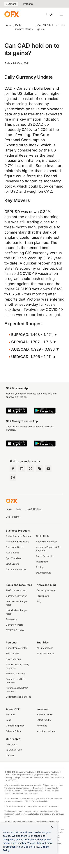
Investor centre (44, 714)
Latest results (44, 720)
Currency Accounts (16, 569)
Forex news (43, 595)
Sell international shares (18, 696)
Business (11, 3)
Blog (39, 601)
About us (10, 714)
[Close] (52, 827)
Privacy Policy (13, 731)
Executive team (14, 750)
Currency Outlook (46, 590)
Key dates (42, 725)
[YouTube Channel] (48, 468)
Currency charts (14, 624)
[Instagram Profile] (13, 477)
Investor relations (46, 731)
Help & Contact (33, 509)
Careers (10, 755)
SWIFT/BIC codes (15, 630)
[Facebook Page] (13, 468)
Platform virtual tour (16, 590)
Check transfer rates (16, 648)
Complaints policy (15, 725)
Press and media (45, 653)
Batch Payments (44, 556)
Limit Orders (12, 563)
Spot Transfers (13, 558)
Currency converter (16, 595)
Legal (9, 720)
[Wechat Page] (39, 468)
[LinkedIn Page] (21, 468)
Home (7, 25)
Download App (43, 572)
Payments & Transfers (17, 541)
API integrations (45, 648)
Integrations (42, 561)
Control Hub (42, 536)
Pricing (39, 567)
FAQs (18, 509)
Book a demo (13, 516)
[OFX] (11, 14)
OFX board (11, 744)
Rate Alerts (11, 619)
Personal (28, 3)
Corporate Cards (14, 547)
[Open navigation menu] (61, 14)
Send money (12, 653)
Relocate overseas (15, 673)
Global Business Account (18, 536)
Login (50, 14)
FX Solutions (12, 552)
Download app (13, 659)
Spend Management (46, 541)
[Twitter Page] (30, 468)
